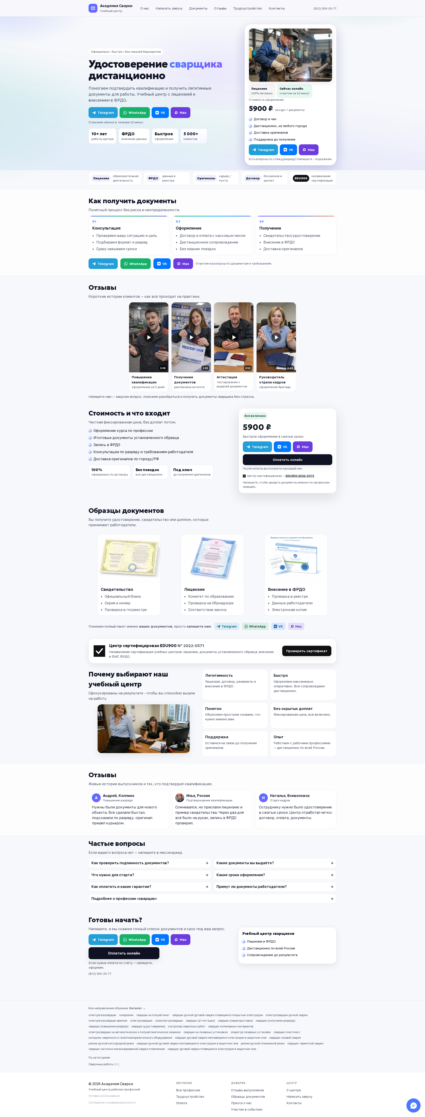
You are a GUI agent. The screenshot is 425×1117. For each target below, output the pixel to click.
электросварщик (141, 1020)
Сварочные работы (104, 1064)
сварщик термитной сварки (305, 1043)
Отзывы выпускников (247, 1090)
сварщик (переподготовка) (235, 1020)
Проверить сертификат (306, 651)
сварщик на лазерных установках (206, 1032)
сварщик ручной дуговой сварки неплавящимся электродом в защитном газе (187, 1043)
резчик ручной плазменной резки (263, 1043)
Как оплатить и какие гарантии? (121, 886)
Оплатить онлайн (287, 460)
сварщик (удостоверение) (148, 1026)
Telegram (106, 112)
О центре (293, 1090)
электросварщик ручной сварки (287, 1015)
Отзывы (220, 8)
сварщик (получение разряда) (275, 1020)
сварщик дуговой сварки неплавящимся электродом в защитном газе (221, 1037)
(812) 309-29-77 (325, 8)
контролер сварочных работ (186, 1026)
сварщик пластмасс (287, 1032)
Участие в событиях (247, 1109)
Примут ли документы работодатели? (251, 886)
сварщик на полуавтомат (153, 1015)
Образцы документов (248, 1096)
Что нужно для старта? (112, 875)
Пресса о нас (241, 1103)
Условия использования (104, 1096)
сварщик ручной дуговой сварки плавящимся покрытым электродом (217, 1015)
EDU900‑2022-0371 (300, 475)
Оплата (181, 1103)
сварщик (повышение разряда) (109, 1026)
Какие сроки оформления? (240, 875)
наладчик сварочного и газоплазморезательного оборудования (130, 1037)
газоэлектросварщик (169, 1020)
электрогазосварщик (102, 1015)
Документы (198, 8)
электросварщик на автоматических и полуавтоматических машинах (135, 1032)
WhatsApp (137, 112)
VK (163, 112)
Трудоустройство (247, 8)
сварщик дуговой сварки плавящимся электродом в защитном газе (212, 1049)
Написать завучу (169, 8)
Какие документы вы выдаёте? (245, 863)
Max (183, 112)
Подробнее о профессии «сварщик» (124, 898)
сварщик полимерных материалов (230, 1026)
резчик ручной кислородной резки (111, 1043)
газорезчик (126, 1015)
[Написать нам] (413, 1105)
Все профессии (188, 1090)
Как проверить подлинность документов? (130, 863)
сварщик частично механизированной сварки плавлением (127, 1049)
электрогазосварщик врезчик (108, 1020)
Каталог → (137, 1008)
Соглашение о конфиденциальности (112, 1102)
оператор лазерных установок (251, 1032)
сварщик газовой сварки (285, 1037)
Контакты (277, 8)
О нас (144, 8)
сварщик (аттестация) (200, 1020)
